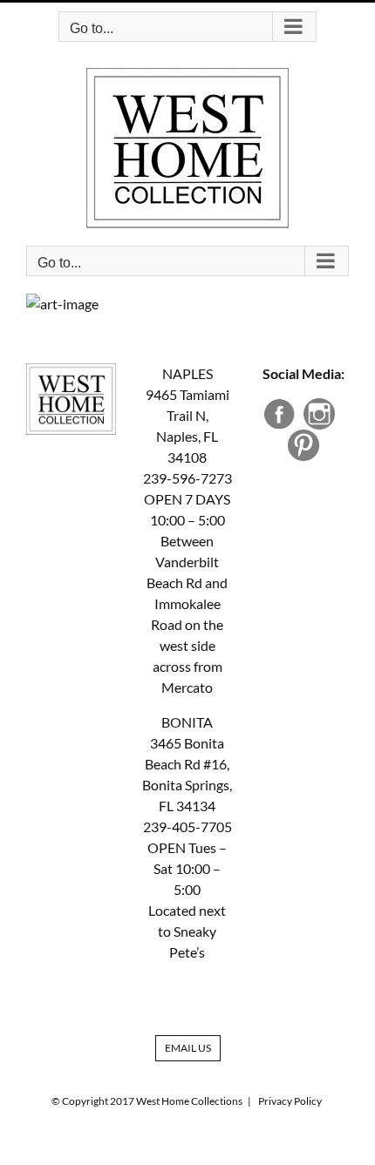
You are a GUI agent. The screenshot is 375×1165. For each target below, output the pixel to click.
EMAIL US (188, 1047)
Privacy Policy (290, 1100)
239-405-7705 (187, 826)
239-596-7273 (187, 478)
